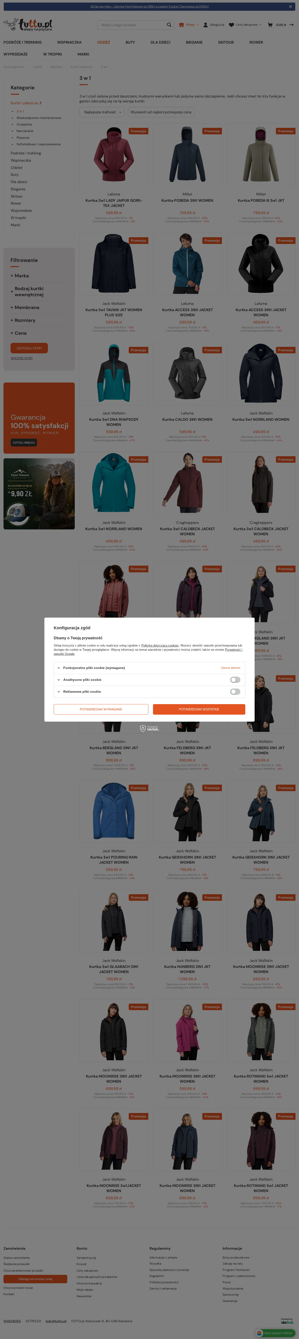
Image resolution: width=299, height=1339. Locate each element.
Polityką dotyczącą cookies (160, 645)
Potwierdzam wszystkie (199, 709)
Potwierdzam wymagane (101, 709)
